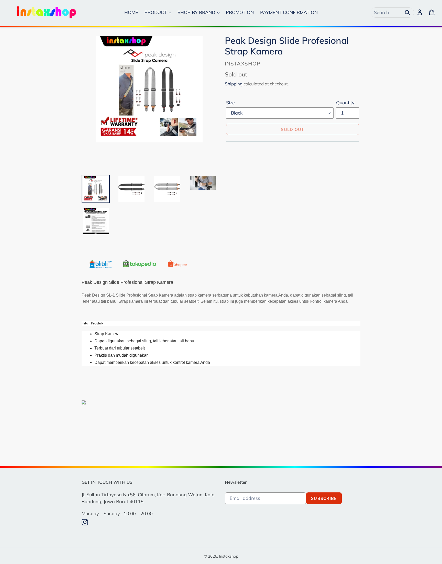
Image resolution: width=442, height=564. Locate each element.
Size (230, 103)
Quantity (345, 103)
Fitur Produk (92, 323)
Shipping (233, 83)
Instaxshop (228, 556)
